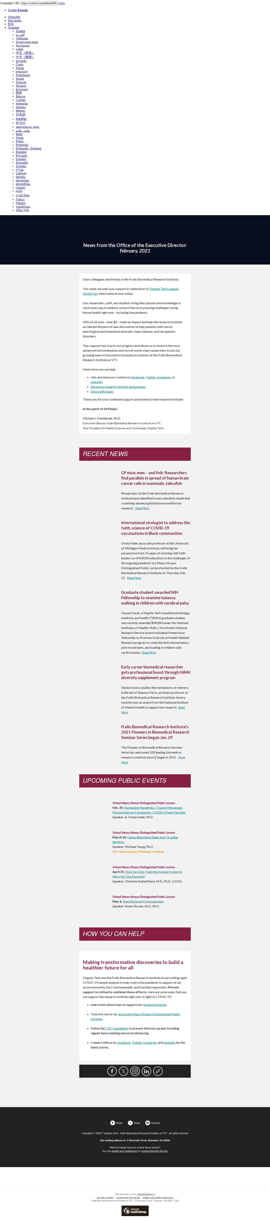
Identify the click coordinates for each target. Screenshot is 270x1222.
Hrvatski (21, 61)
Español (21, 159)
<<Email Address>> (146, 1194)
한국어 (20, 123)
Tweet (137, 1123)
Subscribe (14, 17)
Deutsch (21, 85)
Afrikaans (22, 38)
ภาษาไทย (22, 195)
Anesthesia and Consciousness (143, 901)
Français (21, 82)
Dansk (20, 68)
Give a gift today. (102, 391)
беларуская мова (27, 42)
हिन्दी (19, 93)
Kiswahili (22, 162)
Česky (20, 64)
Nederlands (23, 75)
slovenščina (23, 184)
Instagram (164, 377)
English (20, 31)
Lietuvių (21, 173)
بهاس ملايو (23, 130)
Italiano (20, 110)
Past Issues (14, 20)
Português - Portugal (28, 148)
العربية (20, 35)
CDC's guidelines (116, 1028)
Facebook (137, 377)
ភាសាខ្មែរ (21, 119)
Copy (61, 3)
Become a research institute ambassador (118, 387)
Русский (21, 155)
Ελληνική (22, 89)
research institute (154, 1004)
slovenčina (22, 180)
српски (20, 187)
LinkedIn (96, 382)
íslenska (21, 107)
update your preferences (124, 1151)
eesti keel (21, 71)
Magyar (20, 96)
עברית (20, 169)
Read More (142, 508)
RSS (11, 24)
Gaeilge (20, 100)
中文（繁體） (25, 57)
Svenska (21, 166)
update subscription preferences (158, 1197)
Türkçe (20, 199)
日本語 (20, 114)
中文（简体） (25, 52)
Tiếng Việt (22, 210)
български (23, 45)
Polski (20, 141)
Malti (19, 134)
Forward (155, 1123)
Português (22, 144)
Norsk (20, 137)
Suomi (20, 78)
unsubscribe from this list (154, 1151)
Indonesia (22, 103)
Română (21, 152)
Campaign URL (10, 3)
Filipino (20, 203)
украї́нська (23, 206)
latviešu (20, 176)
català (19, 49)
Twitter (18, 10)
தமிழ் (19, 191)
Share (119, 1123)
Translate (13, 27)
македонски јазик (27, 127)
